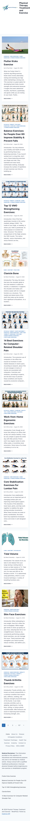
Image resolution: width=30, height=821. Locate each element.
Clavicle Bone (11, 273)
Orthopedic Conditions (15, 737)
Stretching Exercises (10, 337)
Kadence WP (6, 814)
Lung (5, 550)
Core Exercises (14, 56)
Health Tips (22, 740)
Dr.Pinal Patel (8, 68)
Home (8, 734)
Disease (21, 734)
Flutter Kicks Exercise (9, 776)
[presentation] (15, 45)
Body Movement (20, 331)
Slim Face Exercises (15, 614)
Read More (8, 98)
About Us (14, 734)
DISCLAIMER (20, 746)
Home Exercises (21, 126)
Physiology (17, 550)
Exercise (6, 56)
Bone (5, 270)
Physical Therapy (9, 124)
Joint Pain (23, 332)
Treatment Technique (10, 740)
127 (19, 725)
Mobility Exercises (10, 334)
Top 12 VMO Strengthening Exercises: (12, 209)
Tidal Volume (11, 554)
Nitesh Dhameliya (9, 277)
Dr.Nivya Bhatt (9, 492)
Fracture (17, 270)
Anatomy (10, 270)
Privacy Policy (10, 746)
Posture (18, 334)
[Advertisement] (15, 25)
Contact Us (22, 743)
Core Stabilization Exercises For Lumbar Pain (13, 485)
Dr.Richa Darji (8, 144)
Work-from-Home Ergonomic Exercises (13, 420)
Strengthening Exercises (17, 57)
